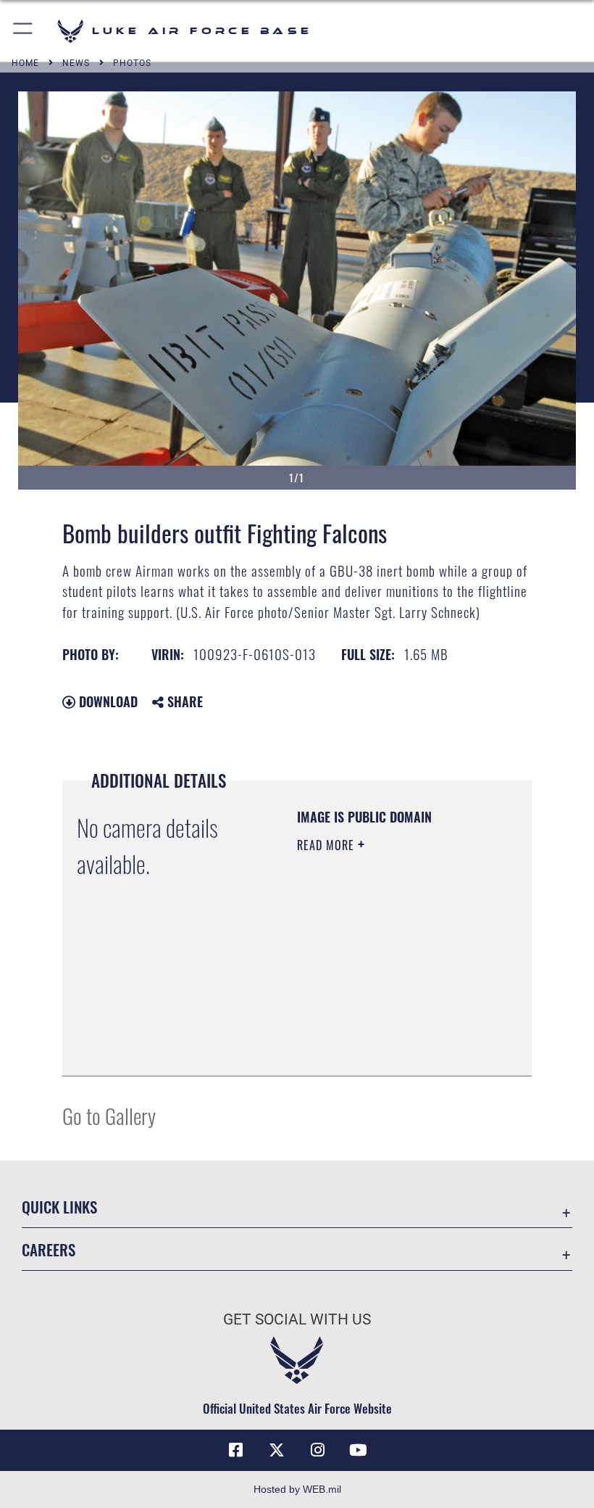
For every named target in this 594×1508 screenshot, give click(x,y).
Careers (48, 1249)
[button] (23, 31)
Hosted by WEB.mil (297, 1489)
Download (106, 701)
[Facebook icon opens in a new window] (236, 1450)
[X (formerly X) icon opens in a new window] (277, 1450)
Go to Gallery (109, 1115)
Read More (327, 845)
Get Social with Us (297, 1319)
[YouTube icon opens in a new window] (358, 1450)
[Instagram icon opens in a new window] (317, 1450)
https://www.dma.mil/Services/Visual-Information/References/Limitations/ (385, 1028)
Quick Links (59, 1206)
